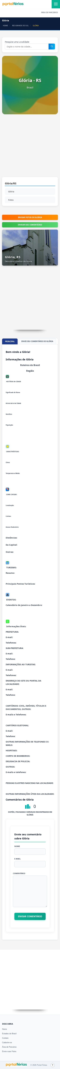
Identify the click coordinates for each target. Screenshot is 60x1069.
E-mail (17, 859)
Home (4, 1029)
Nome (17, 846)
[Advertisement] (30, 147)
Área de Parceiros (9, 1047)
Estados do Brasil (9, 1034)
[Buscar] (52, 46)
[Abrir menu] (56, 4)
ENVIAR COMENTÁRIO (30, 916)
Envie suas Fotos (9, 1051)
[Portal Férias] (13, 5)
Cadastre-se (7, 1042)
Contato (5, 1038)
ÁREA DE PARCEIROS (49, 12)
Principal (10, 341)
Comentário (19, 873)
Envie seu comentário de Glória (37, 341)
